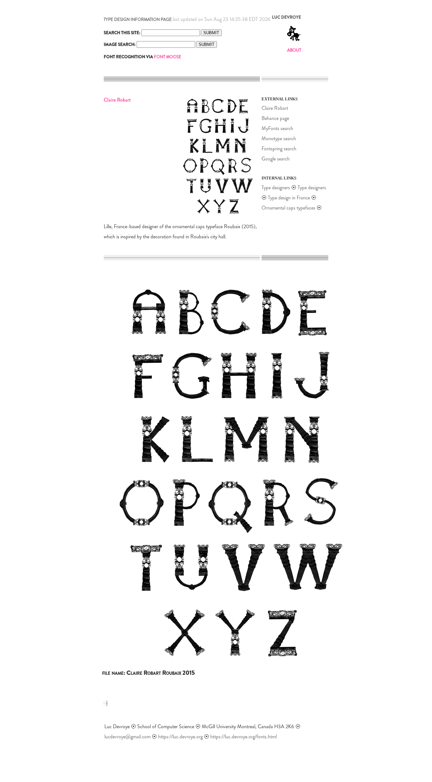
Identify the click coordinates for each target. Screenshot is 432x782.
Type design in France (289, 197)
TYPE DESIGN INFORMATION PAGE (138, 19)
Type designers (276, 187)
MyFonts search (277, 128)
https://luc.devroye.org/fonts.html (243, 736)
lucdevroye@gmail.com (127, 736)
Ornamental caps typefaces (288, 207)
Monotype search (279, 138)
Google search (276, 158)
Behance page (275, 118)
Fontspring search (279, 148)
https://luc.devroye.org (180, 736)
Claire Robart (275, 108)
